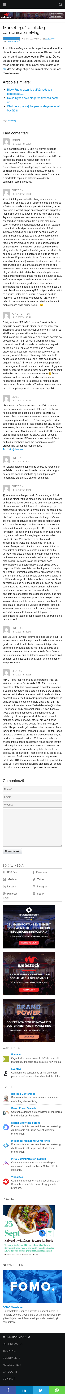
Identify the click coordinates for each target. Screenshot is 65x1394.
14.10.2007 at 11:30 (21, 400)
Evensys (16, 1054)
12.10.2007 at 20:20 (21, 143)
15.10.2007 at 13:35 (21, 674)
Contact (9, 1378)
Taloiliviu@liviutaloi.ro (14, 449)
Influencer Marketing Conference (30, 1140)
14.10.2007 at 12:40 (21, 489)
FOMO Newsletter (13, 1307)
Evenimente (11, 1357)
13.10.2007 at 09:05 (21, 193)
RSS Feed (12, 872)
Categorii (10, 1371)
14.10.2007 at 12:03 (21, 461)
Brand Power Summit (23, 1108)
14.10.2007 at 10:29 (21, 317)
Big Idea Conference (23, 1093)
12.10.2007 (50, 39)
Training (9, 1350)
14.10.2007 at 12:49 (21, 631)
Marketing (12, 120)
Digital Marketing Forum (25, 1122)
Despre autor (13, 1343)
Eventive (16, 1069)
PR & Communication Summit (28, 1158)
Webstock (17, 1177)
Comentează (13, 42)
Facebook (41, 872)
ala (5, 69)
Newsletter (12, 1364)
